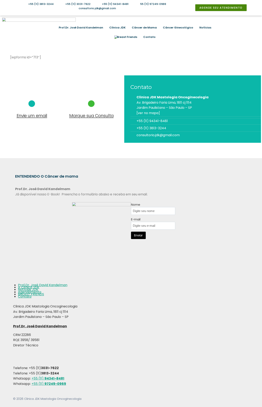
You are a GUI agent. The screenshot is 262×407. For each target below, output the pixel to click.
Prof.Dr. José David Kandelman (81, 27)
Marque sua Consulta (91, 116)
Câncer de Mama (144, 27)
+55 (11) (48, 378)
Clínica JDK (117, 27)
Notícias (205, 27)
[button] (255, 32)
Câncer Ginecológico (178, 27)
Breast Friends (127, 37)
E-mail (135, 219)
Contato (149, 37)
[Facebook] (238, 32)
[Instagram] (233, 32)
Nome (135, 204)
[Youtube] (244, 32)
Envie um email (32, 116)
